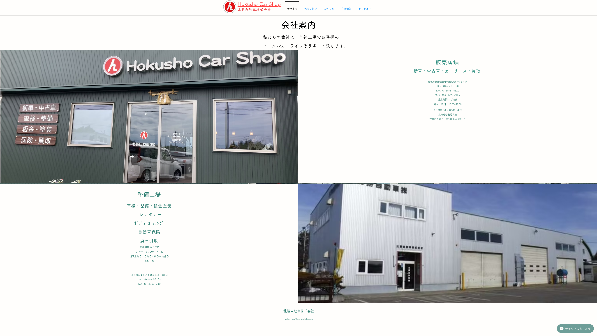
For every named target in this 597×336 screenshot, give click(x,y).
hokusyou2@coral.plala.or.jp (299, 318)
